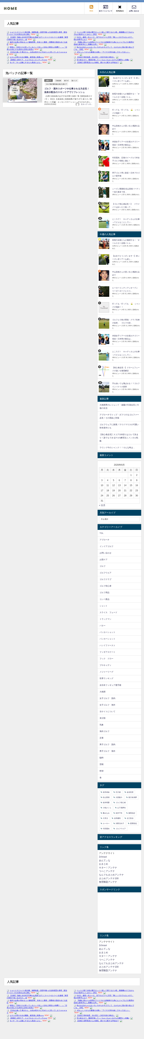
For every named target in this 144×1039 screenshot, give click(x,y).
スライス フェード (108, 612)
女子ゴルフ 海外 (107, 705)
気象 (102, 725)
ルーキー (106, 823)
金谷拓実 (130, 792)
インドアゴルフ (106, 546)
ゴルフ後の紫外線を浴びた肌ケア (56, 84)
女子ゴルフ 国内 (107, 698)
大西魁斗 (119, 797)
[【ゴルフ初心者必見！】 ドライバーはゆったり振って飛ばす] (104, 207)
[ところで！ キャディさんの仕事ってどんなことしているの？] (104, 223)
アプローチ (104, 540)
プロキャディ (105, 665)
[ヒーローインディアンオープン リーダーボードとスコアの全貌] (104, 291)
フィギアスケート (107, 652)
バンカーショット (107, 632)
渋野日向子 (120, 823)
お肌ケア (48, 80)
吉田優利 (117, 818)
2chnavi (103, 857)
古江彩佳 (130, 818)
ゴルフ (102, 566)
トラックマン (105, 619)
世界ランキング (106, 678)
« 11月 (102, 505)
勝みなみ (106, 813)
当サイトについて (107, 711)
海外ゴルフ (104, 731)
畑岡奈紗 (131, 813)
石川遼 (118, 792)
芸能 (102, 764)
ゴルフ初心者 (105, 586)
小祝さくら (107, 808)
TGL (102, 533)
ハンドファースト (107, 645)
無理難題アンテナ (108, 882)
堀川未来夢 (132, 797)
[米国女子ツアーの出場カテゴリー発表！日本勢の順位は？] (104, 145)
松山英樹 (106, 797)
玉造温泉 (58, 80)
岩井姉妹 (106, 792)
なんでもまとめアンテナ (111, 875)
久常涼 (105, 818)
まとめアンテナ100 (109, 878)
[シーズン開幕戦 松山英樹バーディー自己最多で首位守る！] (104, 192)
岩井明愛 (106, 802)
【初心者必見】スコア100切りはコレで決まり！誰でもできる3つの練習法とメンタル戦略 (119, 437)
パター (102, 626)
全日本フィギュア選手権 (110, 685)
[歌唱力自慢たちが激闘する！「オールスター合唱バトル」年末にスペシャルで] (104, 97)
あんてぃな (104, 860)
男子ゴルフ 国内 (107, 744)
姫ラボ (66, 80)
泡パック (74, 80)
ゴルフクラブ (105, 579)
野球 (102, 771)
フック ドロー (106, 659)
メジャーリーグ (106, 672)
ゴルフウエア (105, 573)
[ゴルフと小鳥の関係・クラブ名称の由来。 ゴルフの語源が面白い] (104, 323)
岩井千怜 (119, 813)
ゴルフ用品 (104, 592)
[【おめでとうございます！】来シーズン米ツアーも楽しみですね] (104, 81)
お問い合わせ (105, 553)
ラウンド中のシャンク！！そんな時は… (117, 447)
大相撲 (102, 692)
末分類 (102, 718)
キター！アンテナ (108, 867)
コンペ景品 (104, 599)
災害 (102, 738)
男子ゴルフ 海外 (107, 751)
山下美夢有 (121, 808)
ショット (103, 606)
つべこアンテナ (107, 871)
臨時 (102, 758)
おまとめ (103, 864)
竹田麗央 (106, 828)
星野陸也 (133, 823)
